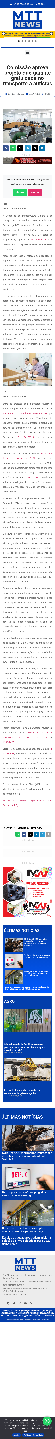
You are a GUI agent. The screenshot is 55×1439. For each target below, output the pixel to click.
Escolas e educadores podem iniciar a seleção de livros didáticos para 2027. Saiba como (27, 988)
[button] (27, 52)
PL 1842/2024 (26, 437)
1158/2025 (8, 742)
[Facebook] (8, 1303)
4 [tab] (29, 41)
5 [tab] (32, 41)
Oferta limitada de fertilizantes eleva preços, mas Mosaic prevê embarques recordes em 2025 (24, 1047)
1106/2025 (25, 737)
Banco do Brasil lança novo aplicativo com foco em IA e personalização (36, 973)
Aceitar (16, 1435)
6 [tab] (36, 41)
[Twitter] (13, 1303)
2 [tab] (22, 41)
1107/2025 (41, 737)
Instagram (35, 192)
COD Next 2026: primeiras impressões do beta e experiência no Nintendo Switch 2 (36, 942)
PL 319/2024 (38, 239)
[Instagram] (19, 1303)
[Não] (50, 1428)
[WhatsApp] (27, 160)
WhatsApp (20, 192)
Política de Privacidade (33, 1435)
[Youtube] (25, 1303)
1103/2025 (46, 732)
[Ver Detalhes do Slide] (27, 892)
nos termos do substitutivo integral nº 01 (25, 413)
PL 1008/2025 (32, 477)
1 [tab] (19, 41)
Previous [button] (3, 34)
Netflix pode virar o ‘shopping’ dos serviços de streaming (37, 956)
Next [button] (51, 34)
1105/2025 (8, 737)
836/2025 (33, 732)
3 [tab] (25, 41)
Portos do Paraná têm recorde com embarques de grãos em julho (22, 1092)
